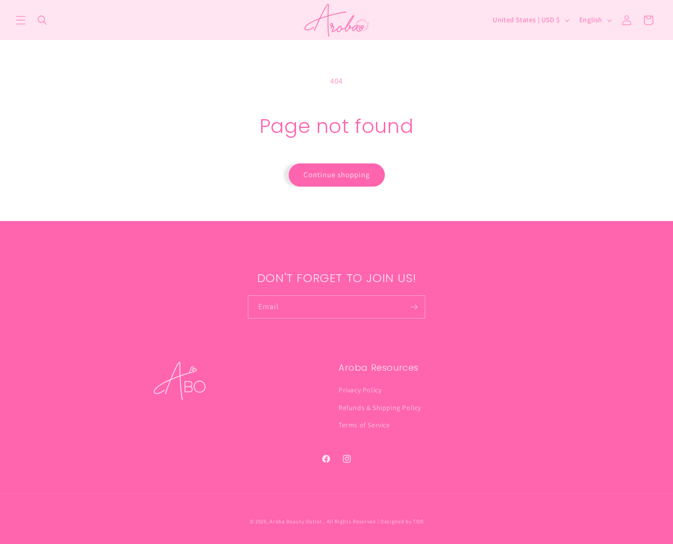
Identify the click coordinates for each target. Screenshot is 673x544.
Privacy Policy (359, 389)
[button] (21, 20)
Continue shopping (336, 174)
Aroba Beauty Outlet (295, 521)
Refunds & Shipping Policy (379, 407)
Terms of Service (364, 424)
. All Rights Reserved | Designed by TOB (373, 521)
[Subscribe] (414, 307)
